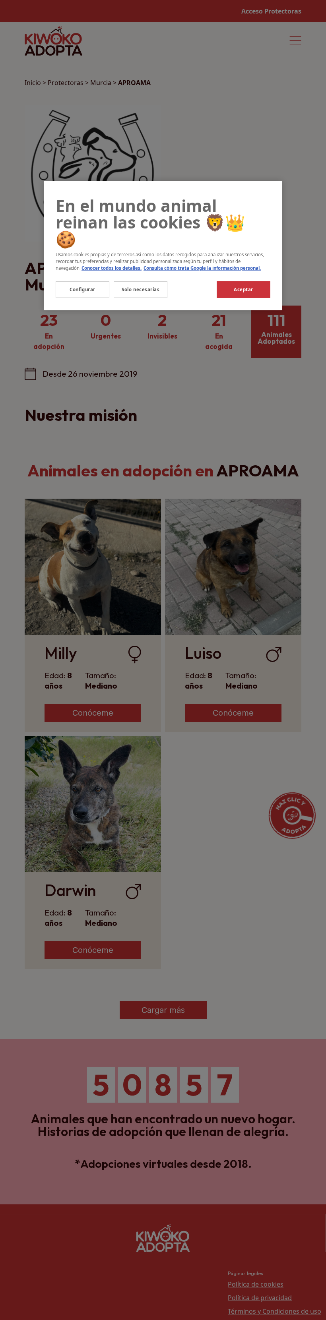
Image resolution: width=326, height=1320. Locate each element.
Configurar (82, 289)
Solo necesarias (141, 289)
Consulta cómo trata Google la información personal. (202, 268)
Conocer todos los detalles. (112, 268)
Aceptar (243, 289)
